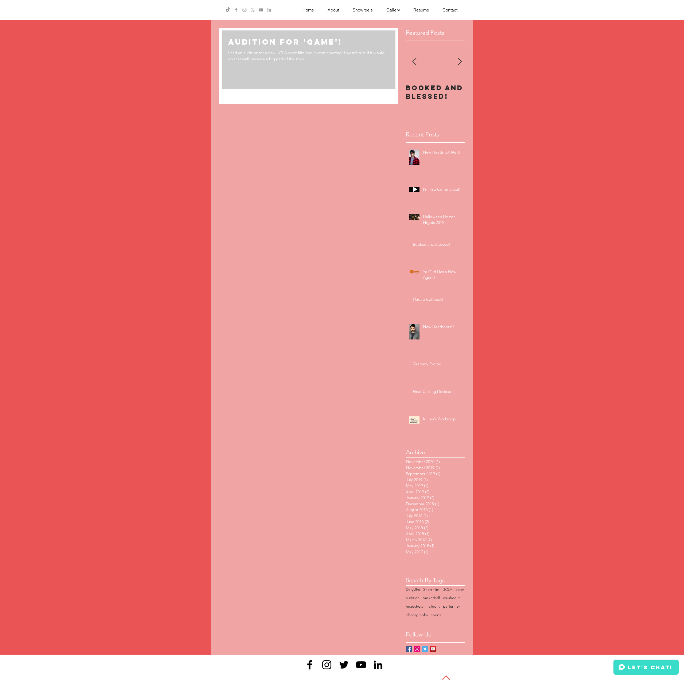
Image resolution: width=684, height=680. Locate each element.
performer (451, 606)
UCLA (447, 589)
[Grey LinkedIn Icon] (269, 10)
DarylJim (413, 589)
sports (436, 614)
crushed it (451, 597)
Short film (431, 589)
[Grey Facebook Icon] (236, 10)
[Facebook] (310, 665)
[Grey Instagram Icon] (244, 10)
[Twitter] (344, 665)
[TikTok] (228, 10)
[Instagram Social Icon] (417, 649)
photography (417, 614)
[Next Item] (459, 62)
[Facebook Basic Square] (409, 649)
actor (460, 589)
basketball (431, 597)
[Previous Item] (414, 62)
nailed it (433, 606)
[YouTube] (261, 10)
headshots (414, 606)
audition (412, 597)
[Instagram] (327, 665)
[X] (252, 10)
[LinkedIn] (378, 665)
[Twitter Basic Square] (425, 649)
